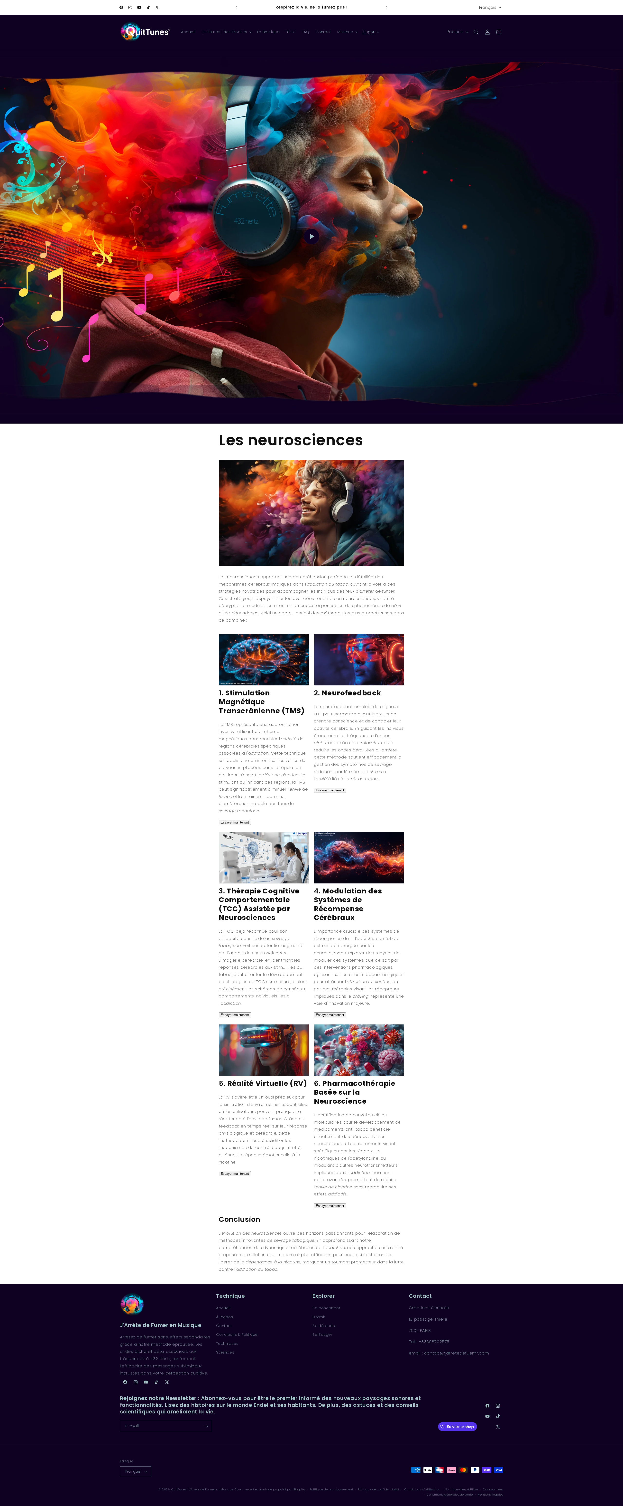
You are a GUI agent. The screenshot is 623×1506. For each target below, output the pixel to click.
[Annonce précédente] (236, 7)
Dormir (318, 1317)
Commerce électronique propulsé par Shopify (270, 1489)
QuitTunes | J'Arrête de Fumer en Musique (202, 1489)
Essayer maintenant (235, 822)
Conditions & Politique (237, 1334)
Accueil (223, 1308)
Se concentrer (326, 1308)
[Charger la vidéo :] (311, 236)
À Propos (224, 1317)
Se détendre (324, 1325)
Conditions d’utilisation (422, 1489)
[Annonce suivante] (386, 7)
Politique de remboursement (331, 1489)
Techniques (227, 1343)
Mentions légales (490, 1495)
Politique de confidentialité (379, 1489)
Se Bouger (322, 1334)
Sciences (225, 1352)
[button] (226, 32)
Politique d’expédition (461, 1489)
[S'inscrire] (205, 1426)
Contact (224, 1325)
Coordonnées (493, 1489)
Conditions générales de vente (450, 1495)
